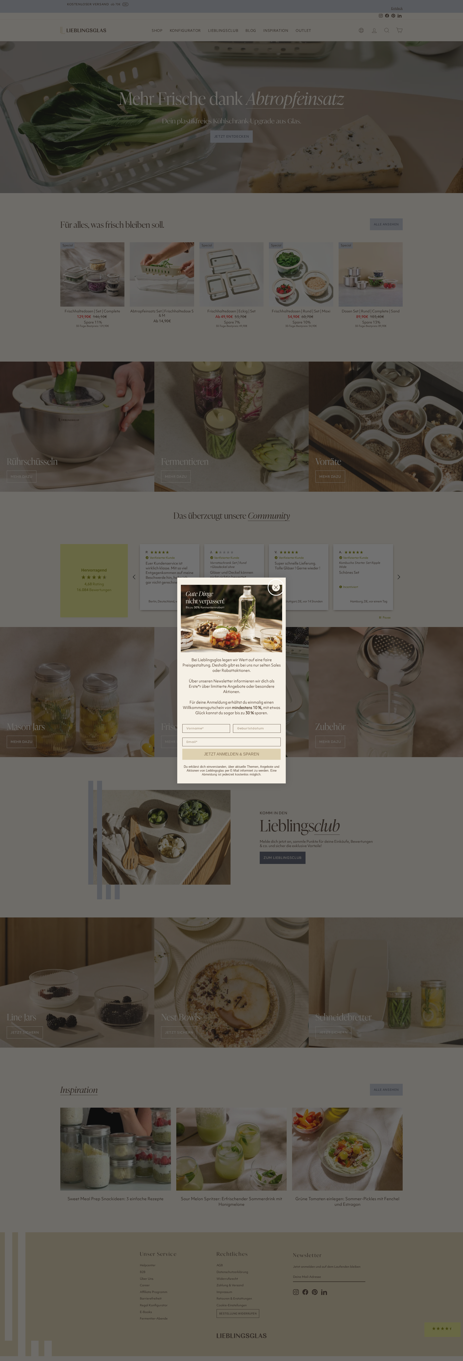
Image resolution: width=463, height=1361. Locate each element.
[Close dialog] (276, 587)
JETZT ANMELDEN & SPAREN (231, 754)
